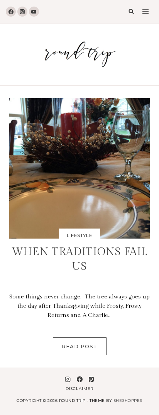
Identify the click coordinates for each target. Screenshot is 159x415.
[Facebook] (11, 12)
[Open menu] (145, 11)
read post (84, 349)
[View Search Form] (129, 11)
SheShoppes (127, 400)
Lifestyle (79, 235)
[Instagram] (22, 12)
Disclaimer (80, 388)
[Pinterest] (91, 379)
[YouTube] (34, 12)
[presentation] (79, 168)
